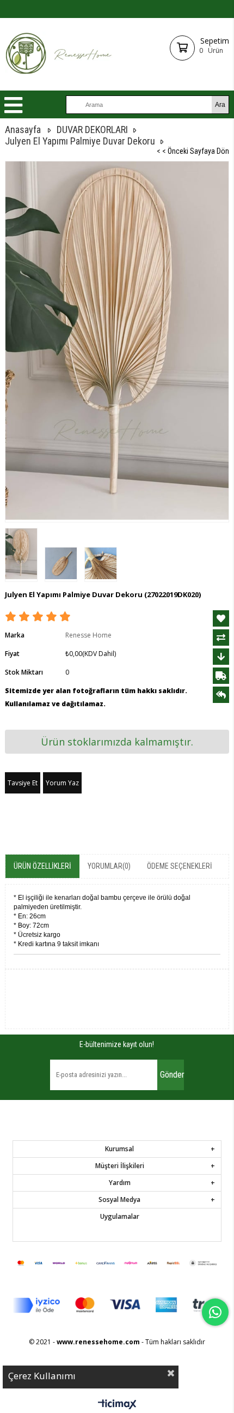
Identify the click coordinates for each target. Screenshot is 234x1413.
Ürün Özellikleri (42, 866)
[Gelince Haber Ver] (221, 695)
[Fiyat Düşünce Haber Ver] (221, 656)
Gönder (172, 1074)
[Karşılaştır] (221, 637)
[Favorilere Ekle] (221, 618)
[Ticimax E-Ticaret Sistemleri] (117, 1404)
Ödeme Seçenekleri (179, 866)
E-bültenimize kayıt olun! (116, 1044)
